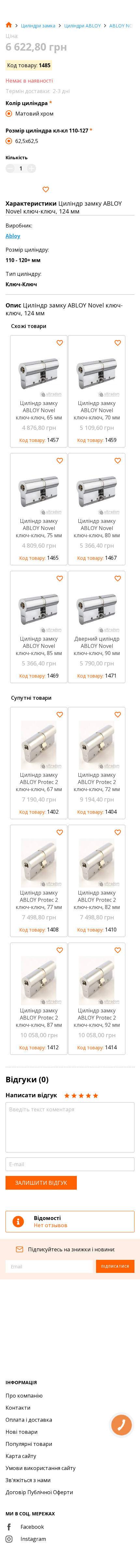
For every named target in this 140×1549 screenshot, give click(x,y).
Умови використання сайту (41, 1468)
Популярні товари (29, 1443)
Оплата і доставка (29, 1419)
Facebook (32, 1526)
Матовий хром (34, 113)
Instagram (33, 1538)
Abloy (13, 236)
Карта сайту (21, 1456)
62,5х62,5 (26, 141)
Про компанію (24, 1395)
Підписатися (115, 1266)
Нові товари (21, 1431)
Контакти (18, 1407)
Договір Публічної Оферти (39, 1492)
